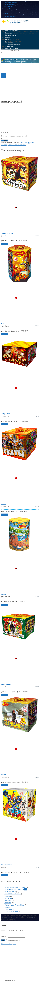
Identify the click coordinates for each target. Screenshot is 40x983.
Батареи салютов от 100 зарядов (18, 954)
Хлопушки (8, 909)
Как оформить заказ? (10, 2)
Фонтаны (7, 903)
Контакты (8, 977)
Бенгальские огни (11, 48)
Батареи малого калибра (17, 145)
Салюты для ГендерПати (14, 905)
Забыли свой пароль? (8, 944)
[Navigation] (1, 52)
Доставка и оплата (9, 4)
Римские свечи (10, 892)
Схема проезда (8, 6)
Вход (2, 940)
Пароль (4, 936)
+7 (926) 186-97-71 (10, 949)
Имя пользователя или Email (12, 931)
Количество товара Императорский (14, 136)
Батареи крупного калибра (14, 887)
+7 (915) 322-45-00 (10, 947)
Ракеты (7, 896)
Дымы (6, 907)
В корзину (4, 140)
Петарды (7, 900)
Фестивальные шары (12, 894)
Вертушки (8, 898)
